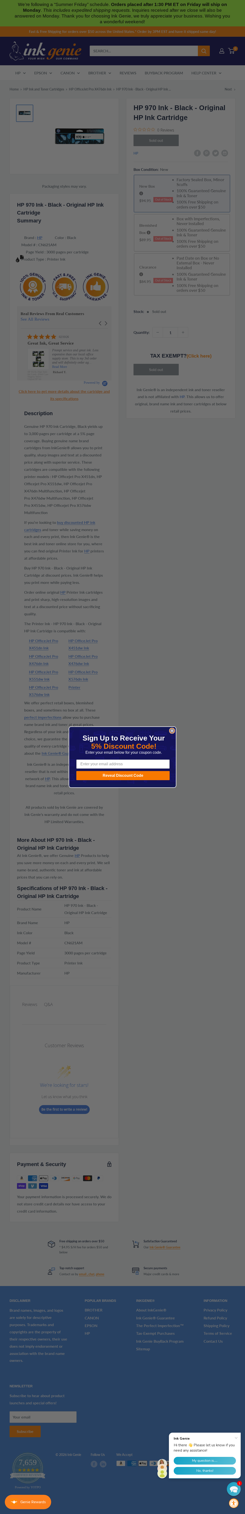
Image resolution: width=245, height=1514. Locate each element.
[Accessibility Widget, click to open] (234, 1503)
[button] (234, 1489)
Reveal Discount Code (123, 775)
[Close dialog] (172, 730)
